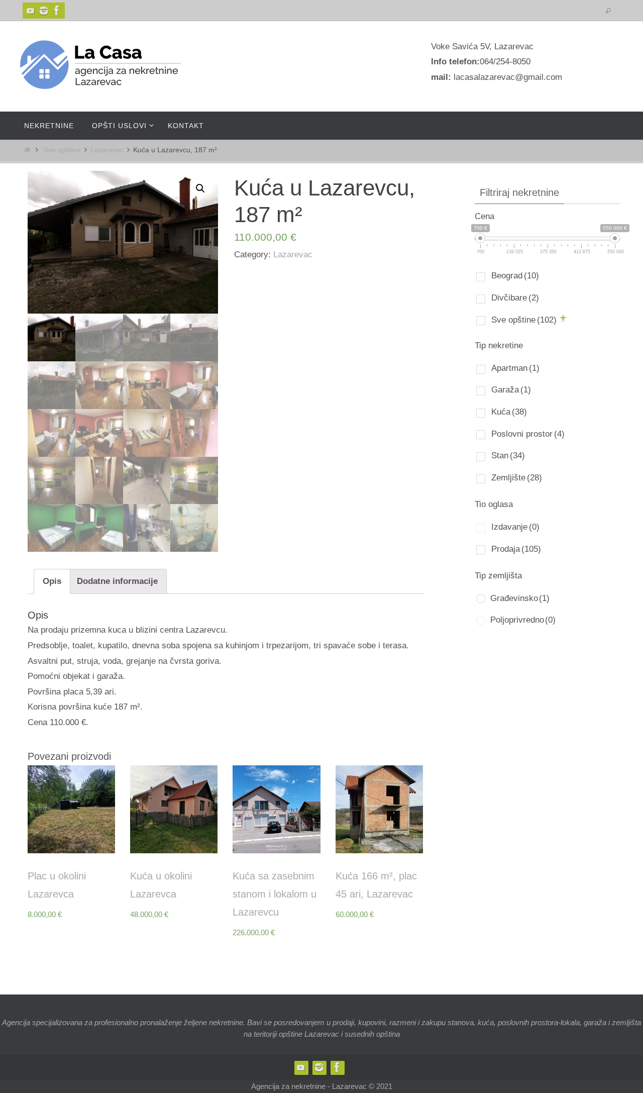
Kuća (509, 412)
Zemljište (516, 477)
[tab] (52, 581)
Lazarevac (107, 150)
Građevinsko (520, 598)
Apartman (515, 368)
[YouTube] (31, 11)
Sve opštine (62, 150)
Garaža (511, 389)
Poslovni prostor (528, 434)
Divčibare (515, 298)
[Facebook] (57, 11)
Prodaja (516, 549)
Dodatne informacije (117, 581)
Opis (52, 581)
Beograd (515, 275)
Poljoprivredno (523, 620)
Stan (508, 455)
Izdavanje (515, 527)
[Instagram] (44, 11)
